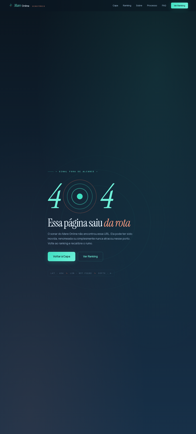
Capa (115, 5)
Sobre (139, 5)
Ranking (127, 5)
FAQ (164, 5)
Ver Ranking (179, 5)
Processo (152, 5)
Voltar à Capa (61, 256)
